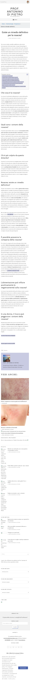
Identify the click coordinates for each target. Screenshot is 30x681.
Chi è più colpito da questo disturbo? (11, 79)
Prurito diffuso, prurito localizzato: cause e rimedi (18, 465)
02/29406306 (7, 640)
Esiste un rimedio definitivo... (8, 26)
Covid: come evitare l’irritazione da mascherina (12, 433)
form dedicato (22, 640)
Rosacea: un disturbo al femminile (9, 427)
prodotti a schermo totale (13, 270)
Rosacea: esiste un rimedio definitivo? (11, 80)
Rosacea (5, 350)
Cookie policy (11, 678)
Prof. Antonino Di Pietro (15, 38)
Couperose (17, 24)
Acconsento (23, 667)
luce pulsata (10, 214)
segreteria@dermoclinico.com (10, 638)
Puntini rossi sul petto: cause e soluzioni (16, 493)
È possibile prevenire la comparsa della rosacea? (13, 82)
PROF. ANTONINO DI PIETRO (15, 11)
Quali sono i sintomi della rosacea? (10, 77)
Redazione (4, 403)
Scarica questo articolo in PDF (8, 343)
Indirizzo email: (15, 621)
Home (3, 24)
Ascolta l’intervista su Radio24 (8, 335)
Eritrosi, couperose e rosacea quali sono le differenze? (14, 401)
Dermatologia (9, 24)
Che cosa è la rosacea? (7, 76)
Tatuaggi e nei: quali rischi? (13, 532)
